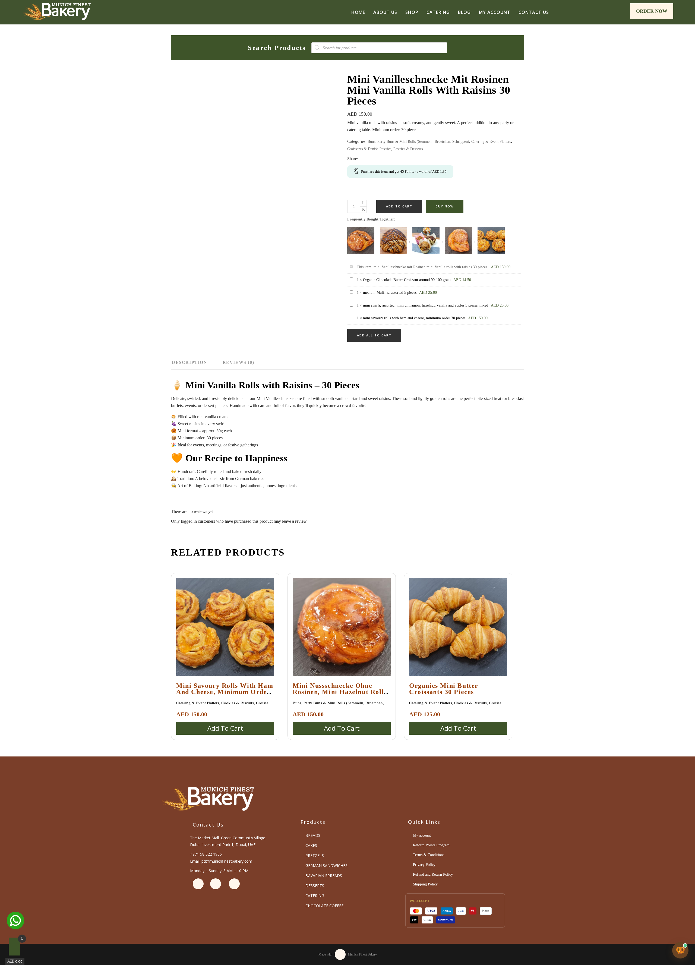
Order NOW (651, 11)
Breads (312, 835)
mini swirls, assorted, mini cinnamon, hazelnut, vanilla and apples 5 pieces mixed (425, 305)
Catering (314, 895)
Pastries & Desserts (408, 149)
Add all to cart (374, 335)
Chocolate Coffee (324, 905)
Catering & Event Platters (491, 142)
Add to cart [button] (225, 728)
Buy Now (445, 206)
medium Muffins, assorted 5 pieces (389, 293)
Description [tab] (189, 362)
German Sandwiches (326, 865)
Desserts (314, 885)
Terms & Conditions (428, 855)
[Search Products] (623, 13)
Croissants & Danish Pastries (369, 149)
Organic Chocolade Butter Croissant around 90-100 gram (407, 280)
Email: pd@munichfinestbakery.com (221, 861)
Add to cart (399, 206)
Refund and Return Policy (433, 874)
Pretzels (314, 855)
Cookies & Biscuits (237, 703)
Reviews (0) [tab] (238, 362)
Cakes (311, 845)
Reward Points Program (431, 845)
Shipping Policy (425, 884)
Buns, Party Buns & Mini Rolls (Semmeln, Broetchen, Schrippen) (418, 142)
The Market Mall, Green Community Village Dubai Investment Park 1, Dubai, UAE (227, 841)
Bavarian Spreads (323, 875)
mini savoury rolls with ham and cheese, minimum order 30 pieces (414, 318)
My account (422, 835)
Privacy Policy (424, 865)
